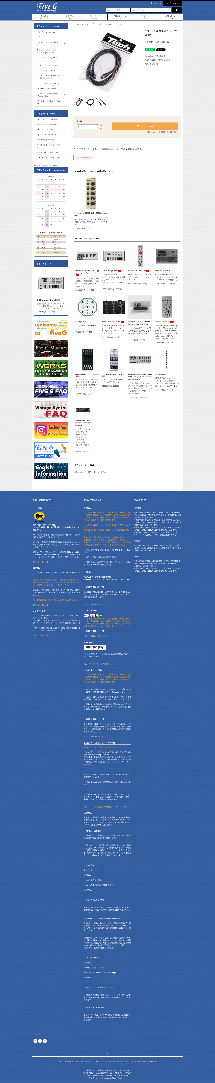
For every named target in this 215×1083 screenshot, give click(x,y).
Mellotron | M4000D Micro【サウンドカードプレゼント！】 (87, 272)
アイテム (174, 3)
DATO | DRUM (80, 322)
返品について (152, 132)
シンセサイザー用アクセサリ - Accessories (97, 24)
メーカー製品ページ (83, 157)
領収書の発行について (97, 604)
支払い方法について (72, 1061)
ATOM (154, 1061)
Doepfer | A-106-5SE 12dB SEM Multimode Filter (90, 214)
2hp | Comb (159, 374)
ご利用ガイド (70, 17)
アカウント (157, 3)
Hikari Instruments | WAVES (113, 374)
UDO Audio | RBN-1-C (136, 271)
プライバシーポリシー (138, 1061)
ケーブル (118, 24)
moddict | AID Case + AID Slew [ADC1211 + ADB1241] (140, 323)
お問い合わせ (171, 17)
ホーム (76, 24)
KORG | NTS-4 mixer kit (111, 322)
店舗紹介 (44, 17)
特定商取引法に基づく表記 (168, 132)
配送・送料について (88, 1061)
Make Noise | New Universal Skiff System (83, 422)
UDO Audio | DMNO (110, 271)
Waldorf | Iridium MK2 (163, 271)
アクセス (145, 17)
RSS (149, 1061)
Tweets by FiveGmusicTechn (45, 165)
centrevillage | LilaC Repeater (87, 374)
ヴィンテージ (95, 17)
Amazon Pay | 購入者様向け (100, 664)
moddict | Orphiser (162, 322)
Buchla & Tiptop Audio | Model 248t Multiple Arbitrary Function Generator (140, 376)
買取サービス (120, 17)
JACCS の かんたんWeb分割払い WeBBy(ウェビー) (108, 806)
